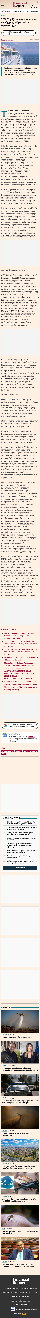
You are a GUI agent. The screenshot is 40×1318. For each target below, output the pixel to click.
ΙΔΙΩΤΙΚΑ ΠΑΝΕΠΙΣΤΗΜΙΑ (21, 11)
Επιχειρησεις (24, 1288)
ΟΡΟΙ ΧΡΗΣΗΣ (16, 1304)
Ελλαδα (6, 1292)
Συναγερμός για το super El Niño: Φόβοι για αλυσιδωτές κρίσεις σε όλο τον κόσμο (21, 651)
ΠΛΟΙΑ (26, 751)
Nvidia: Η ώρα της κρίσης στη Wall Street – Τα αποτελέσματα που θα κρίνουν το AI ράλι (19, 635)
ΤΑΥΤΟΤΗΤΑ (24, 1304)
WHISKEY (24, 1314)
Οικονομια (7, 1288)
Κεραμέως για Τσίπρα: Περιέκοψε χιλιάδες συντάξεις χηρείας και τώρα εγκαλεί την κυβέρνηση (20, 665)
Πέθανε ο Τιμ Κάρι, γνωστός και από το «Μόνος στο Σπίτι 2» (21, 658)
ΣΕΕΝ (3, 754)
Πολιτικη (13, 1292)
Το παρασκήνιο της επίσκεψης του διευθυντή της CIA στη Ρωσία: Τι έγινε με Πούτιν (20, 643)
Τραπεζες (28, 1292)
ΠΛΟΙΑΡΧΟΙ (33, 751)
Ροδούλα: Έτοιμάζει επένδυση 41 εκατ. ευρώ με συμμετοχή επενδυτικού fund (20, 682)
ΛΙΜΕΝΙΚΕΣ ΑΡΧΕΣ (7, 751)
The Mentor (15, 1297)
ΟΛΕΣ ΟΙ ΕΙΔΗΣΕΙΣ (20, 868)
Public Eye (26, 1297)
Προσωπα (33, 1288)
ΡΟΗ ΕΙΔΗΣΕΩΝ (34, 6)
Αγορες (15, 1288)
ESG (35, 1292)
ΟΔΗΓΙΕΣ (18, 751)
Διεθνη (21, 1292)
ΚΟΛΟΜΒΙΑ (34, 11)
